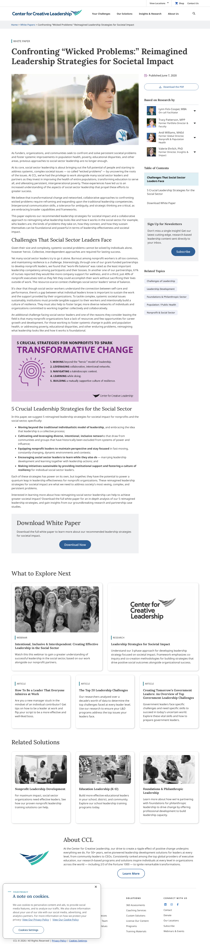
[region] (52, 911)
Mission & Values (98, 926)
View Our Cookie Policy (65, 919)
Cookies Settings (28, 930)
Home (14, 24)
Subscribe (183, 252)
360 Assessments (135, 905)
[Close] (95, 886)
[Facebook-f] (177, 904)
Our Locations (171, 920)
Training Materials (136, 931)
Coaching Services (136, 910)
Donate (167, 915)
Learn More (131, 873)
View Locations (157, 3)
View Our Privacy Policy (35, 919)
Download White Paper (161, 203)
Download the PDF (173, 86)
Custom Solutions (135, 915)
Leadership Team (98, 920)
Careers (93, 910)
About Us (94, 905)
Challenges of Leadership (161, 281)
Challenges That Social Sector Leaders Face (166, 179)
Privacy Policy (59, 940)
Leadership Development (161, 288)
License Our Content (137, 920)
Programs (131, 926)
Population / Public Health (161, 304)
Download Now (75, 545)
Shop (181, 3)
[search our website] (193, 13)
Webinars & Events (174, 931)
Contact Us (193, 3)
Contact (168, 910)
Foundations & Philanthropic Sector (167, 296)
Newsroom (95, 931)
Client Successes (98, 915)
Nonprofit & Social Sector (161, 312)
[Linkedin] (165, 904)
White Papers (27, 24)
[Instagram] (171, 904)
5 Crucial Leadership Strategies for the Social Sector (171, 192)
